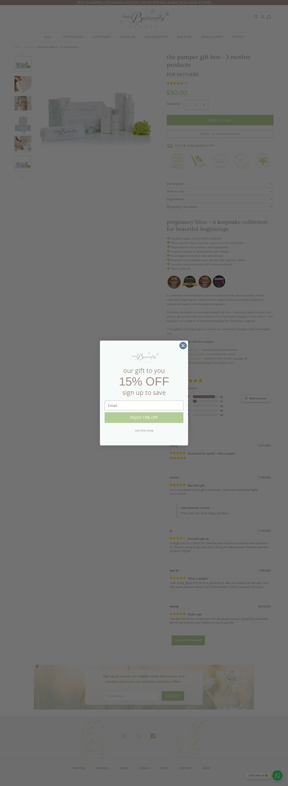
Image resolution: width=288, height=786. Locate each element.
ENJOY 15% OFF (144, 417)
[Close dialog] (183, 345)
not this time (144, 430)
